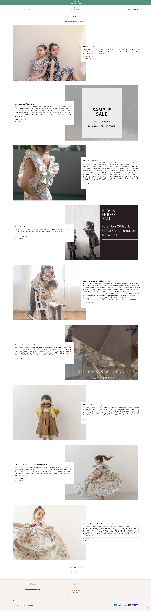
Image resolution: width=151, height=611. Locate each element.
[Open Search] (126, 9)
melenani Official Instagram (32, 589)
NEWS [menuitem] (26, 9)
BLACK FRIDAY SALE (22, 227)
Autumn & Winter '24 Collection (25, 345)
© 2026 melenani (17, 605)
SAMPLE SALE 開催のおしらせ (25, 104)
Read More (103, 53)
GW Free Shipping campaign (93, 405)
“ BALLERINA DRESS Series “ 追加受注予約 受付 (31, 465)
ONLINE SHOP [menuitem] (17, 9)
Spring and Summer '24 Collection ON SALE (98, 524)
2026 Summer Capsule (90, 47)
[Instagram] (13, 601)
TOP (148, 608)
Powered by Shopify (28, 605)
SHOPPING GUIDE (75, 589)
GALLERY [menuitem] (32, 9)
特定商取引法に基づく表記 (75, 593)
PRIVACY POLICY (75, 591)
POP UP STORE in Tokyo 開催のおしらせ (96, 281)
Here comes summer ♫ (90, 160)
